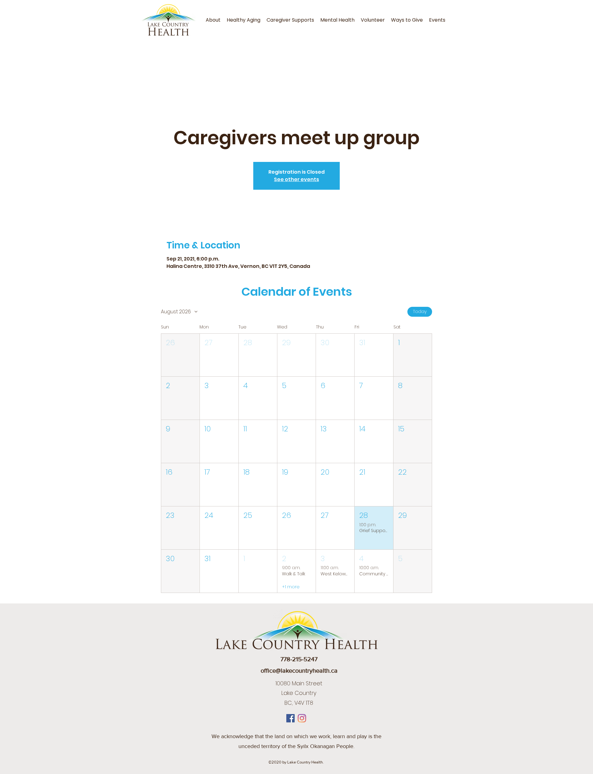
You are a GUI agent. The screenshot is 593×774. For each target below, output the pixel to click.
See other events (296, 179)
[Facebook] (290, 718)
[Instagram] (302, 718)
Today (420, 311)
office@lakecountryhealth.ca (299, 670)
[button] (180, 355)
